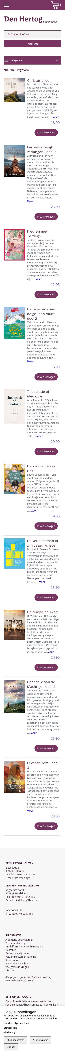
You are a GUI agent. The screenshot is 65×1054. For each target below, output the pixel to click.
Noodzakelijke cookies (16, 1023)
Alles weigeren (40, 1040)
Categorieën (16, 60)
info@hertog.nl (22, 877)
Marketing (9, 1032)
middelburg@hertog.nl (27, 900)
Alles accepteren (15, 1040)
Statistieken (10, 1027)
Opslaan (11, 1047)
